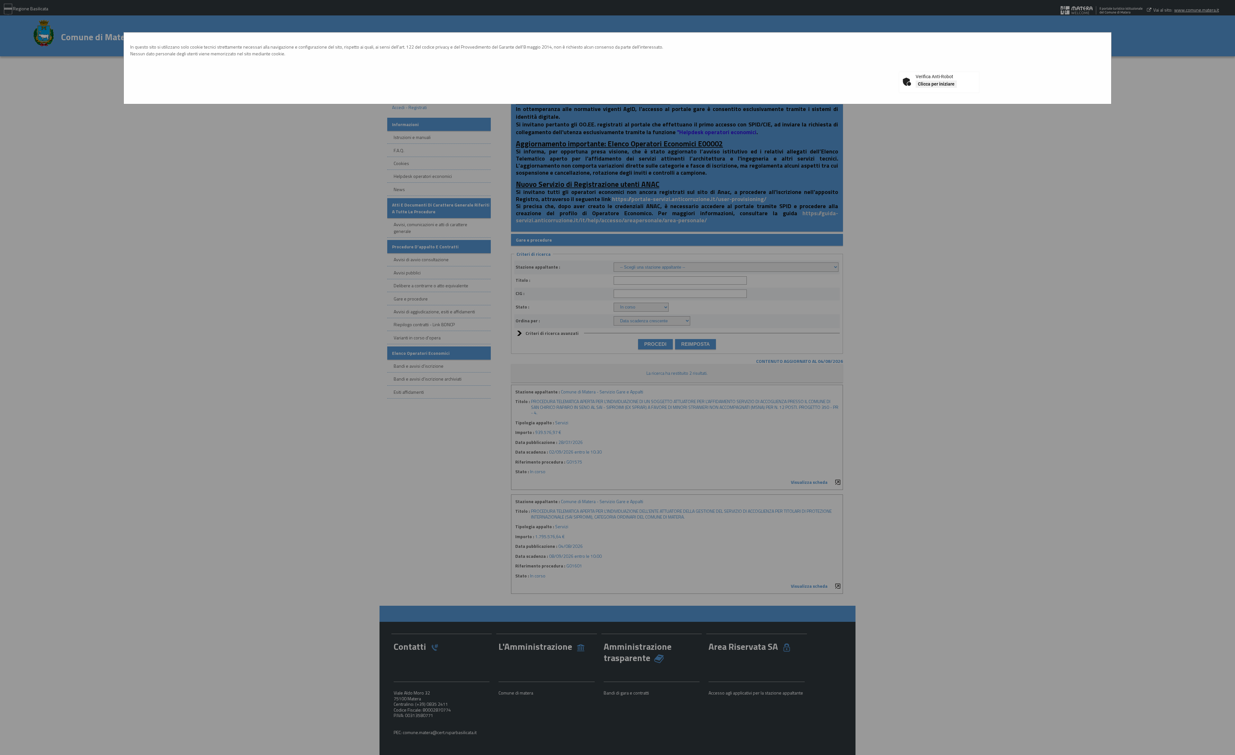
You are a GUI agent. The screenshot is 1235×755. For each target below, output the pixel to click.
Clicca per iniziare (936, 84)
